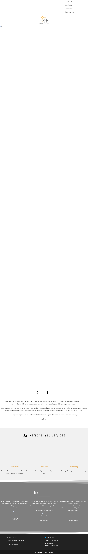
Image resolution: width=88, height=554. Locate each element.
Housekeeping (73, 467)
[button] (44, 378)
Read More (44, 419)
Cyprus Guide (44, 467)
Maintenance (15, 467)
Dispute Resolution (51, 546)
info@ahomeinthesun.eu (15, 541)
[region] (44, 205)
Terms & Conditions (51, 541)
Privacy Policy (49, 543)
